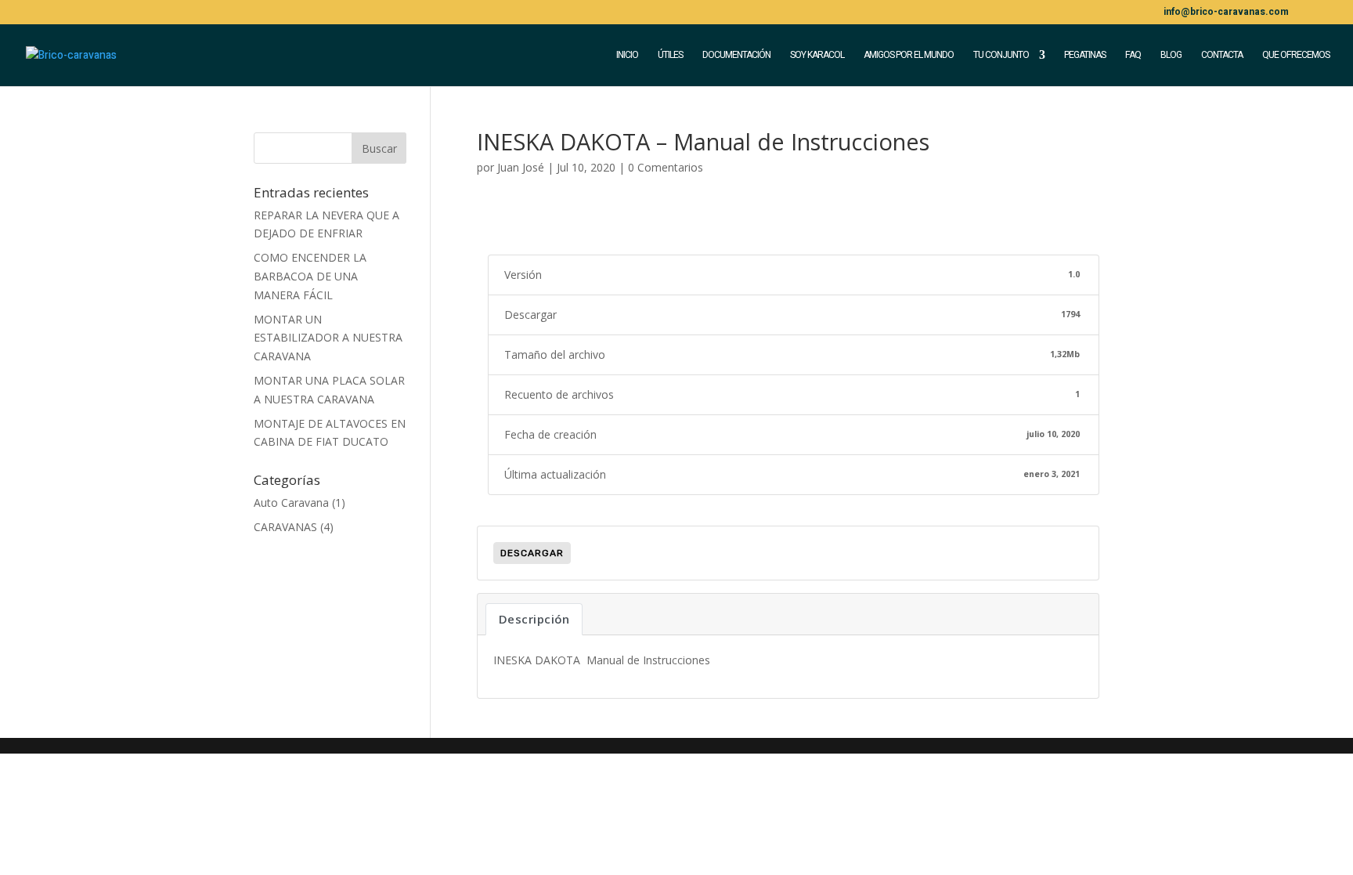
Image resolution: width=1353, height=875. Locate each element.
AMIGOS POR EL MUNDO (909, 55)
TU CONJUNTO (1001, 55)
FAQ (1133, 55)
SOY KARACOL (817, 55)
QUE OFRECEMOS (1296, 55)
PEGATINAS (1085, 55)
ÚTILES (670, 55)
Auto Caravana (291, 502)
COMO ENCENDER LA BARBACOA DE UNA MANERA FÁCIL (310, 276)
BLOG (1171, 55)
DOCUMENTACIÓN (736, 55)
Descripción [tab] (534, 619)
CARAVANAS (285, 526)
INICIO (627, 55)
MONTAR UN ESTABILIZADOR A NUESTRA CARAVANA (328, 338)
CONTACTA (1222, 55)
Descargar (532, 553)
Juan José (520, 167)
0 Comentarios (665, 167)
